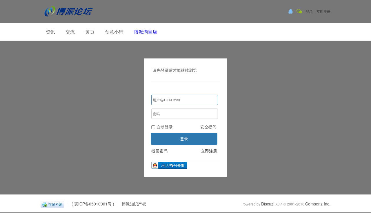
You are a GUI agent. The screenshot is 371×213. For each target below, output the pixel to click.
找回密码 (159, 151)
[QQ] (52, 204)
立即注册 (323, 11)
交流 (70, 31)
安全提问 (208, 127)
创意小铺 (114, 31)
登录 (309, 11)
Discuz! (267, 204)
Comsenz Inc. (317, 204)
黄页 (89, 31)
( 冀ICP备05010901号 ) (93, 204)
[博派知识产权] (69, 18)
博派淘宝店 (145, 31)
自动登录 (165, 127)
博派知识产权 (134, 204)
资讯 (50, 31)
